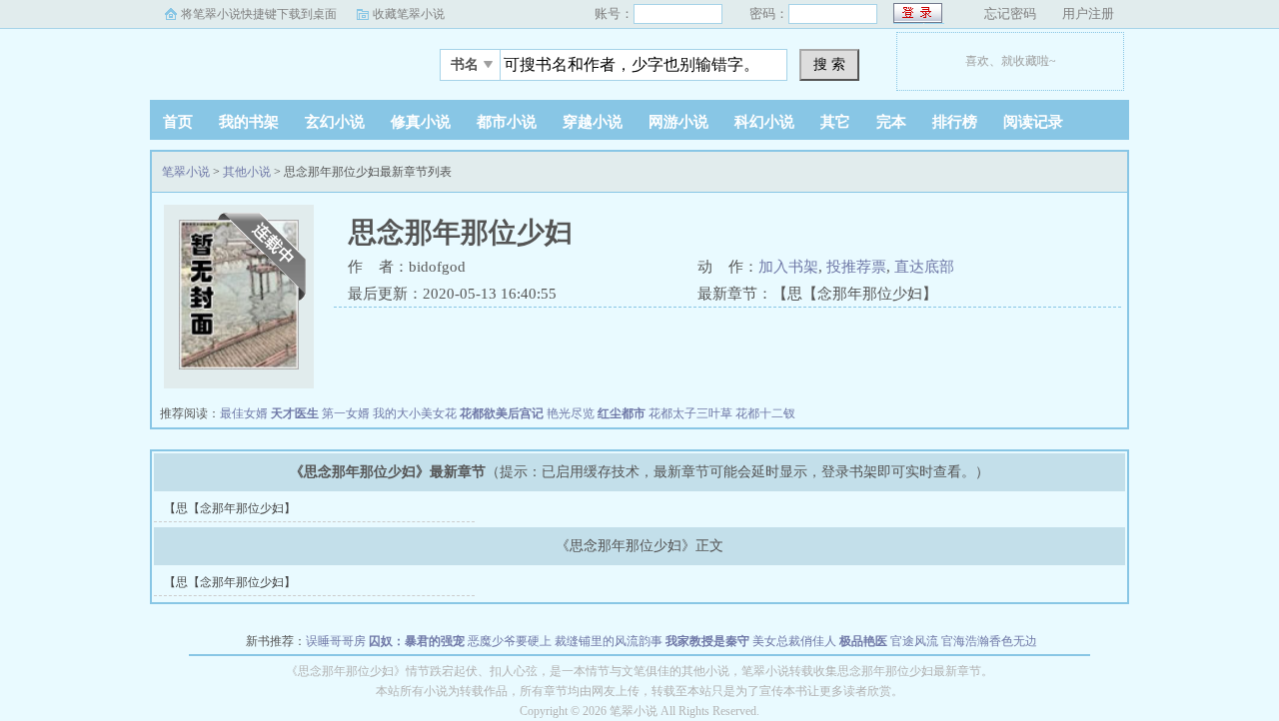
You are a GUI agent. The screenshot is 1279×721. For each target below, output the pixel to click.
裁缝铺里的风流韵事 (608, 641)
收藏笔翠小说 (409, 14)
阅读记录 (1033, 122)
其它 (835, 122)
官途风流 (914, 641)
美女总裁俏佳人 (794, 641)
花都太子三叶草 (690, 413)
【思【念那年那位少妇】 (230, 508)
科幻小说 (764, 122)
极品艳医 (863, 641)
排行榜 (954, 122)
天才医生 (295, 413)
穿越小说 (593, 122)
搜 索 (829, 64)
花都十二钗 (765, 413)
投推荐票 (856, 267)
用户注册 (1088, 13)
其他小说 (247, 172)
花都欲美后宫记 (502, 413)
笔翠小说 (275, 59)
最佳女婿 (244, 413)
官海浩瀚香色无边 (989, 641)
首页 (178, 122)
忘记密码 (1010, 13)
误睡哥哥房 (336, 641)
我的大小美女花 (415, 413)
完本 (891, 122)
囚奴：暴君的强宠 (417, 641)
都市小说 (507, 122)
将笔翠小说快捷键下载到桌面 (259, 14)
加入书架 (788, 267)
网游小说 (678, 122)
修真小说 (421, 122)
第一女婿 (346, 413)
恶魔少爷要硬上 (510, 641)
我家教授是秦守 (707, 641)
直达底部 (924, 267)
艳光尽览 (571, 413)
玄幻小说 (335, 122)
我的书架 (249, 122)
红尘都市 (621, 413)
